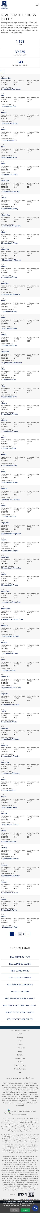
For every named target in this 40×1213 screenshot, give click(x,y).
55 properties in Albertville (10, 294)
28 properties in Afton (9, 157)
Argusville (5, 694)
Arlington (4, 745)
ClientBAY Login (20, 1065)
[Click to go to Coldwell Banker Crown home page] (4, 4)
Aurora (3, 899)
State (20, 1034)
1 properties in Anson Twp (10, 602)
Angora (4, 540)
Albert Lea (5, 249)
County (20, 1037)
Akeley (3, 198)
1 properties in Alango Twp (11, 226)
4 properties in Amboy (9, 465)
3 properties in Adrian (9, 140)
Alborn (3, 300)
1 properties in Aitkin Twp (10, 191)
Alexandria (5, 352)
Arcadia (4, 642)
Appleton (4, 625)
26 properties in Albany (9, 243)
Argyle (3, 711)
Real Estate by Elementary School (20, 1005)
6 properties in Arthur (8, 790)
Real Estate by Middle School (20, 1012)
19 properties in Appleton (10, 636)
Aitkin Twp (5, 180)
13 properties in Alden (9, 328)
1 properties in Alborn (9, 311)
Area (20, 1051)
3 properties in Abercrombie (11, 89)
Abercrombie (6, 78)
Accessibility (20, 1058)
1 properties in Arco (8, 670)
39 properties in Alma (9, 397)
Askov (3, 830)
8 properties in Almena (9, 414)
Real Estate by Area (20, 991)
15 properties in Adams (9, 123)
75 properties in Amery (9, 482)
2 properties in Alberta (9, 277)
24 (24, 934)
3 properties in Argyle (9, 722)
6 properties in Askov (9, 841)
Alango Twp (5, 215)
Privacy (20, 1055)
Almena (4, 403)
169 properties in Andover (10, 499)
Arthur (3, 779)
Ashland (4, 813)
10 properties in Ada (8, 106)
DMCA (20, 1062)
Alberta (3, 266)
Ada (2, 95)
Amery (3, 471)
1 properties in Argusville (10, 704)
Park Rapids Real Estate (20, 1030)
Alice (3, 369)
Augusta (4, 882)
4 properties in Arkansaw (10, 739)
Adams (3, 112)
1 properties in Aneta (8, 516)
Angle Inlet (5, 522)
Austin (3, 916)
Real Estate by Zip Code (20, 977)
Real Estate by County (20, 964)
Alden (3, 317)
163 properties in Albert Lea (11, 260)
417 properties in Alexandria (11, 362)
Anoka (3, 574)
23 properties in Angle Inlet (11, 533)
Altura (3, 437)
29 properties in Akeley (9, 208)
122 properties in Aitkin (9, 174)
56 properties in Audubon (10, 875)
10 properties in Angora (9, 551)
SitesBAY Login (20, 1069)
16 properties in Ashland (10, 824)
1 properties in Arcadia (9, 653)
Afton (3, 146)
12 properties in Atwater (9, 858)
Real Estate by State (20, 957)
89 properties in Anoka (9, 585)
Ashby (3, 796)
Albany (3, 232)
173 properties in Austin (9, 927)
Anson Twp (5, 591)
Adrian (3, 129)
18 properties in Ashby (9, 807)
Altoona (4, 420)
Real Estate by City (20, 971)
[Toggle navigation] (37, 5)
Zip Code (20, 1044)
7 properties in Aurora (9, 910)
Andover (4, 488)
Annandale (5, 557)
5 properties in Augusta (9, 893)
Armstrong (5, 762)
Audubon (4, 865)
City (20, 1041)
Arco (3, 659)
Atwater (4, 848)
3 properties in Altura (8, 448)
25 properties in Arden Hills (11, 687)
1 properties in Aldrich (9, 345)
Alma (3, 386)
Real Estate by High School (20, 1019)
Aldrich (3, 334)
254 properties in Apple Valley (12, 619)
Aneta (3, 505)
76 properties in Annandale (11, 568)
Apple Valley (5, 608)
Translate (35, 1199)
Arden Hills (5, 676)
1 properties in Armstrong (10, 773)
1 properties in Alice (8, 379)
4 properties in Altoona (9, 431)
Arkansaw (5, 728)
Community (20, 1048)
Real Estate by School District (20, 998)
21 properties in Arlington (10, 756)
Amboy (3, 454)
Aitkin (3, 163)
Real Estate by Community (20, 984)
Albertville (5, 283)
